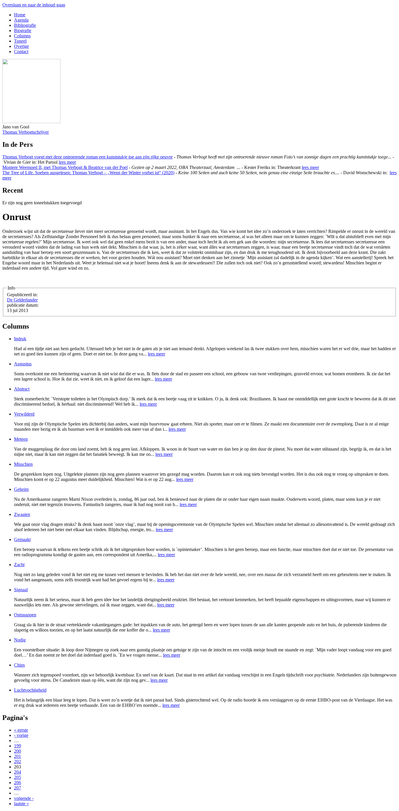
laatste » (21, 803)
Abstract (22, 388)
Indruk (20, 338)
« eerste (21, 730)
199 (17, 745)
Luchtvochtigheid (30, 690)
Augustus (23, 363)
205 (17, 777)
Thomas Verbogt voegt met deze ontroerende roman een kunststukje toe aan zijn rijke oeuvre (87, 156)
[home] (31, 121)
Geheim (21, 489)
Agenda (21, 20)
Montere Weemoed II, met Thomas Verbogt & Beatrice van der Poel (65, 167)
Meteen (21, 439)
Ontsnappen (25, 614)
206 (17, 782)
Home (19, 14)
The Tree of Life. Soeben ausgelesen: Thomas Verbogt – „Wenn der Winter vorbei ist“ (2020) (88, 172)
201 (17, 756)
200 (17, 751)
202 (17, 761)
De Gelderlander (22, 299)
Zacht (19, 564)
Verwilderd (24, 413)
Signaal (21, 589)
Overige (21, 46)
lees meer (67, 162)
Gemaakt (22, 539)
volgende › (24, 798)
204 (17, 772)
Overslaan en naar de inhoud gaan (33, 4)
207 (17, 787)
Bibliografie (25, 25)
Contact (21, 51)
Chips (19, 664)
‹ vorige (21, 735)
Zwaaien (22, 514)
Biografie (22, 30)
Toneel (20, 41)
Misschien (23, 464)
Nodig (20, 639)
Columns (22, 35)
